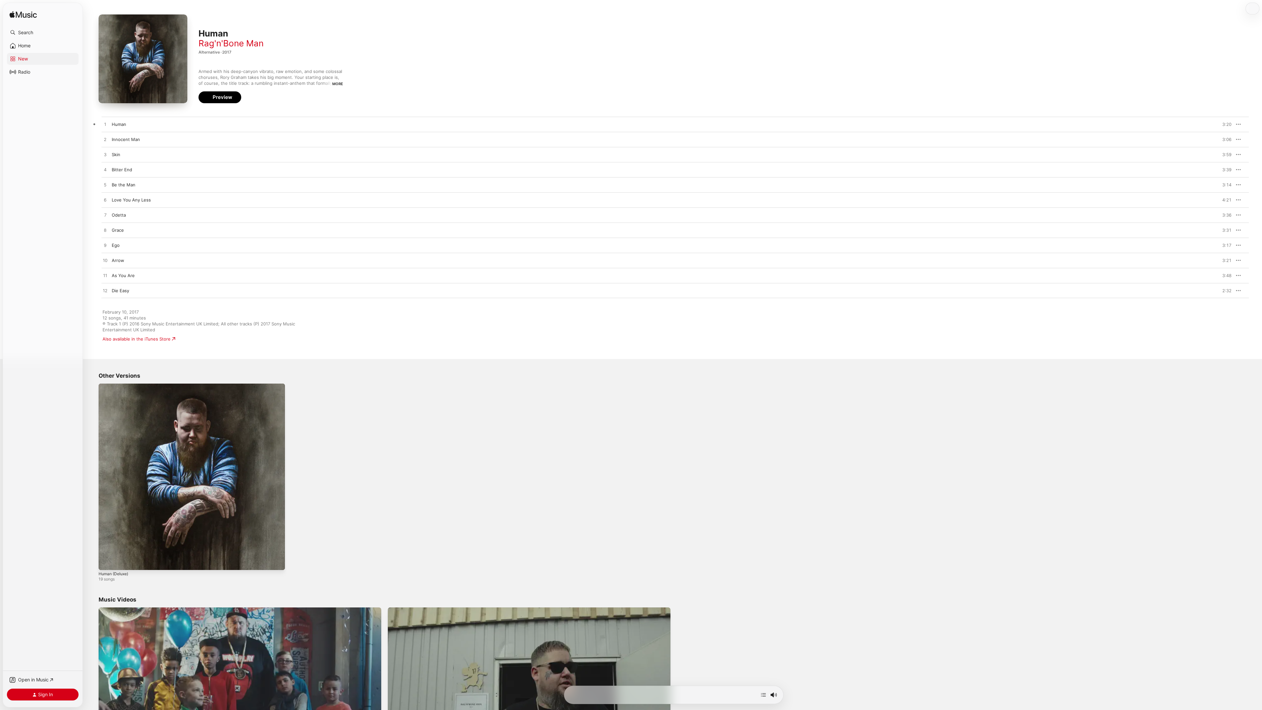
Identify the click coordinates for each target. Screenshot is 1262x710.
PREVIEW (1224, 124)
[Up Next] (763, 694)
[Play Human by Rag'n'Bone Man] (105, 125)
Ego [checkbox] (116, 245)
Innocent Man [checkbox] (126, 139)
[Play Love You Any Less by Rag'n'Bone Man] (105, 200)
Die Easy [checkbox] (120, 290)
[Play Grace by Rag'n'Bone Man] (105, 230)
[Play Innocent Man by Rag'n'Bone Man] (105, 140)
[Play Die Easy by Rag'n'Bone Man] (105, 291)
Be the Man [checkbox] (123, 184)
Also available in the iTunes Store (137, 339)
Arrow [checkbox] (118, 260)
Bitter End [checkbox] (122, 169)
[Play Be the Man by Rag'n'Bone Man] (105, 185)
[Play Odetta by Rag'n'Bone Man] (105, 215)
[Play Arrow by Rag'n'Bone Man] (105, 261)
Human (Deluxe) (115, 386)
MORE (337, 84)
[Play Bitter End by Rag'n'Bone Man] (105, 170)
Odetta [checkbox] (119, 215)
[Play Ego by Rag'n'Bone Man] (105, 245)
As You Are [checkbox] (123, 275)
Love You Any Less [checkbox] (131, 199)
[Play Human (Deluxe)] (107, 562)
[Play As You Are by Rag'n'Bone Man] (105, 276)
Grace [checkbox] (118, 230)
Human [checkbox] (119, 124)
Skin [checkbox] (116, 154)
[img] (23, 15)
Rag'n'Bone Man (231, 43)
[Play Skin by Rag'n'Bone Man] (105, 155)
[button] (42, 32)
